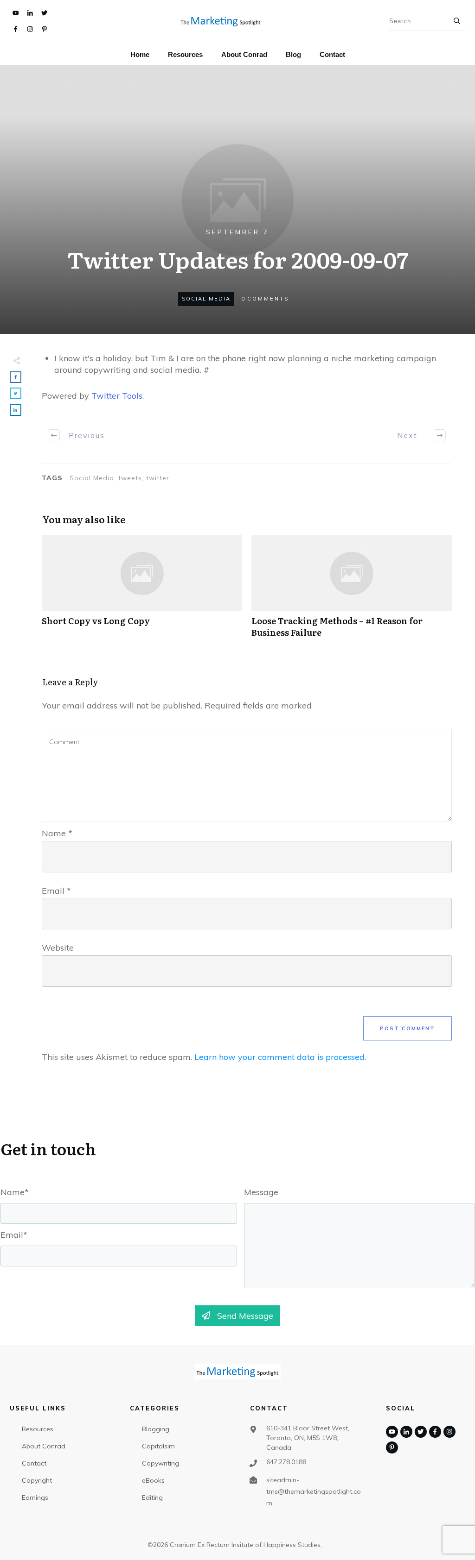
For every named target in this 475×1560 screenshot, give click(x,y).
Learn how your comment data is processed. (280, 1057)
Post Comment (407, 1028)
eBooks (153, 1480)
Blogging (155, 1429)
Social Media (206, 298)
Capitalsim (158, 1446)
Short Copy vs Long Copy (142, 591)
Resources (37, 1429)
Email (56, 890)
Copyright (37, 1480)
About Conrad (43, 1446)
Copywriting (160, 1463)
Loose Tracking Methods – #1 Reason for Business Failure (351, 591)
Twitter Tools (116, 395)
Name (57, 833)
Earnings (35, 1497)
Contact (34, 1463)
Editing (152, 1497)
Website (58, 947)
